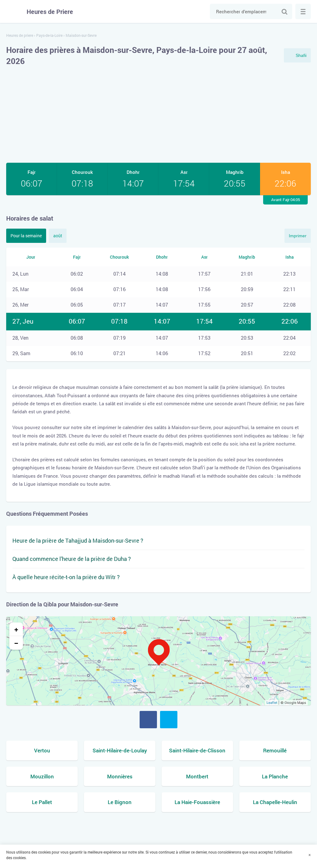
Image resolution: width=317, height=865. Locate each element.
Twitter (168, 719)
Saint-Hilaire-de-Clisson (197, 750)
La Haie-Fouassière (197, 802)
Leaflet (272, 702)
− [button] (16, 643)
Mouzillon (42, 776)
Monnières (119, 776)
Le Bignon (120, 802)
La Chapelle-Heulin (275, 802)
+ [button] (16, 629)
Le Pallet (42, 802)
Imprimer (297, 235)
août (57, 236)
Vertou (42, 750)
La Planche (275, 776)
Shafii (301, 55)
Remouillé (275, 750)
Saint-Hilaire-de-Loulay (120, 750)
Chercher (284, 11)
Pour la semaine (26, 236)
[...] (303, 11)
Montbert (197, 776)
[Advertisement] (158, 114)
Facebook (148, 719)
